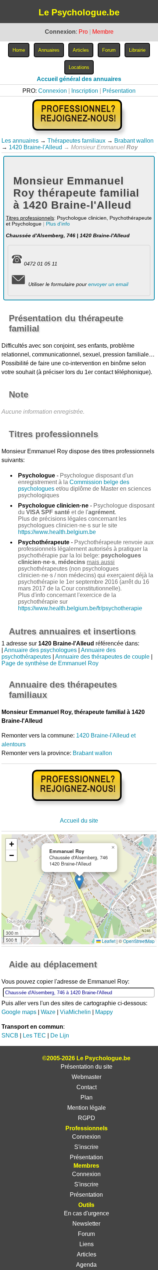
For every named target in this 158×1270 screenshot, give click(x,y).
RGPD (86, 1118)
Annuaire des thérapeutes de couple (102, 657)
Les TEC (34, 1035)
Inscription (84, 91)
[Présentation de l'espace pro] (79, 806)
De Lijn (59, 1035)
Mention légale (86, 1108)
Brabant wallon (134, 141)
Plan (86, 1097)
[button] (79, 881)
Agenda (86, 1265)
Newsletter (86, 1223)
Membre (103, 32)
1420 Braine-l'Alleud (35, 147)
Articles (86, 1254)
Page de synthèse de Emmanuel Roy (49, 663)
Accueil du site (79, 820)
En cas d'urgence (86, 1213)
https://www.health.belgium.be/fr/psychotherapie (80, 608)
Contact (86, 1087)
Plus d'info (58, 224)
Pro (83, 32)
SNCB (9, 1035)
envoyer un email (108, 284)
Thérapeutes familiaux (76, 141)
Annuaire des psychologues (40, 650)
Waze (48, 1012)
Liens (86, 1244)
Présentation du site (86, 1067)
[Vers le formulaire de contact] (18, 284)
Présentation (119, 91)
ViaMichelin (75, 1012)
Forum (86, 1234)
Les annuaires (20, 141)
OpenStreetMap (139, 941)
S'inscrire (86, 1147)
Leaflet (108, 941)
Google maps (18, 1012)
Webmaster (86, 1077)
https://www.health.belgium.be (57, 532)
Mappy (104, 1012)
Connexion (52, 91)
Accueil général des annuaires (79, 79)
